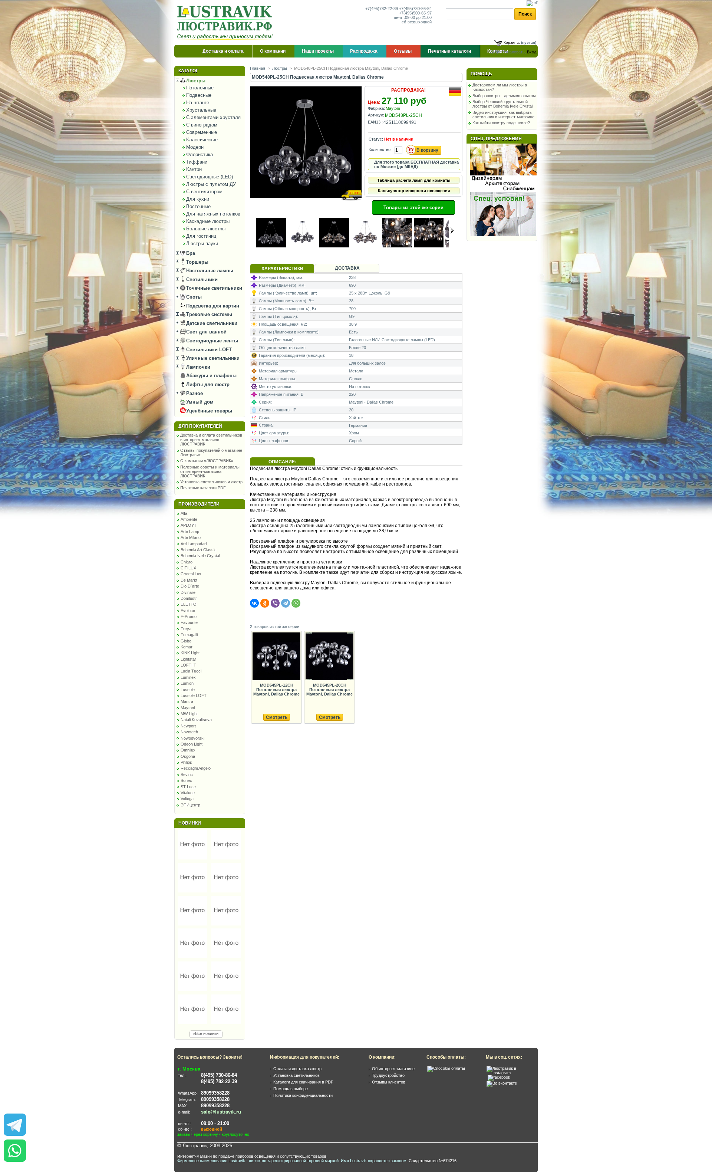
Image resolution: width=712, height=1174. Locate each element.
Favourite (189, 622)
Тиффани (196, 162)
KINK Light (190, 653)
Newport (188, 726)
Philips (186, 762)
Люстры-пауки (202, 243)
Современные (201, 132)
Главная (257, 68)
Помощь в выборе (290, 1088)
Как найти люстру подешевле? (501, 123)
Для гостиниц (201, 236)
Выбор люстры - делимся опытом (504, 95)
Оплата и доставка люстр (297, 1068)
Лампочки (197, 367)
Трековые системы (208, 314)
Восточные (198, 206)
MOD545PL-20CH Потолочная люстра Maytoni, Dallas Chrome (329, 689)
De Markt (189, 580)
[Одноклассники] (264, 603)
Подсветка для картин (212, 306)
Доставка (347, 268)
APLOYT (189, 525)
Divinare (188, 592)
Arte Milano (191, 537)
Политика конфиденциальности (303, 1095)
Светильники (201, 279)
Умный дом (199, 402)
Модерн (195, 147)
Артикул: (376, 115)
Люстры (195, 80)
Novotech (189, 732)
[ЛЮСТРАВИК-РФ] (226, 22)
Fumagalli (189, 634)
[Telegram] (285, 603)
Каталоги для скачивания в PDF (303, 1082)
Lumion (187, 683)
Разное (194, 393)
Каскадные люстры (208, 221)
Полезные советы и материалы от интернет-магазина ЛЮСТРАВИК (210, 471)
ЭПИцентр (190, 805)
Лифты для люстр (207, 384)
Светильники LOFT (208, 349)
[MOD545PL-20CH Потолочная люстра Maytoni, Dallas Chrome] (329, 656)
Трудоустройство (388, 1075)
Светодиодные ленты (211, 340)
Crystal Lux (191, 574)
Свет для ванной (206, 332)
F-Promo (189, 616)
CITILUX (188, 568)
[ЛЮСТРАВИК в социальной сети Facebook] (499, 1077)
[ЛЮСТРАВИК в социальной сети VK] (502, 1083)
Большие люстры (205, 228)
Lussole (188, 689)
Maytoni (188, 708)
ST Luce (188, 787)
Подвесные (198, 95)
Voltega (187, 798)
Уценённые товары (208, 411)
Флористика (199, 154)
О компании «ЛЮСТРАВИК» (206, 460)
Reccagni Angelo (196, 768)
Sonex (186, 780)
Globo (186, 641)
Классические (202, 139)
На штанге (197, 102)
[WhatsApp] (295, 603)
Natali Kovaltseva (196, 719)
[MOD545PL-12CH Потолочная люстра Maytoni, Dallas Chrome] (276, 656)
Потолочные (200, 88)
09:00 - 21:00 (215, 1123)
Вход (531, 52)
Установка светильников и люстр (211, 482)
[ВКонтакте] (254, 603)
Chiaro (186, 562)
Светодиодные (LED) (209, 177)
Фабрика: (376, 108)
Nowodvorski (192, 738)
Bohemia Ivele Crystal (200, 555)
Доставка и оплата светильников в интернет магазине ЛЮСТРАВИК (211, 439)
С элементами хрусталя (213, 117)
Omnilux (188, 750)
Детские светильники (211, 323)
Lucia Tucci (191, 671)
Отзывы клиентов (388, 1082)
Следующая (452, 230)
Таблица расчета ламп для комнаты (413, 180)
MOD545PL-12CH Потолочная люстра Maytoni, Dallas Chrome (276, 689)
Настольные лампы (209, 270)
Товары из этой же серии (413, 207)
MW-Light (189, 713)
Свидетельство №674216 (432, 1160)
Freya (186, 629)
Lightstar (188, 659)
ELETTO (189, 604)
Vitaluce (188, 792)
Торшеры (196, 262)
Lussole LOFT (194, 695)
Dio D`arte (190, 586)
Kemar (186, 647)
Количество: (380, 149)
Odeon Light (191, 744)
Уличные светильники (212, 358)
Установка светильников (296, 1075)
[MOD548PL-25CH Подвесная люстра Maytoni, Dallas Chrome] (306, 205)
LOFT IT (188, 665)
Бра (190, 253)
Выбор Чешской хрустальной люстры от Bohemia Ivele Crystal (502, 103)
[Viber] (275, 603)
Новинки (189, 823)
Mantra (187, 701)
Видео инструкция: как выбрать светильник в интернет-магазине (503, 114)
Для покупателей (200, 426)
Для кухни (197, 199)
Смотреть (276, 717)
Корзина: (512, 42)
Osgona (188, 756)
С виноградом (201, 125)
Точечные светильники (213, 288)
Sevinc (187, 774)
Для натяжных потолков (213, 214)
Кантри (194, 169)
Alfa (184, 513)
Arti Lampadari (194, 544)
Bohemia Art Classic (199, 549)
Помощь (481, 73)
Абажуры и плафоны (211, 375)
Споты (193, 297)
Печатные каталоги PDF (203, 488)
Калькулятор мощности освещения (414, 190)
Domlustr (189, 598)
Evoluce (188, 610)
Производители (199, 504)
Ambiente (189, 519)
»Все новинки (205, 1033)
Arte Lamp (190, 531)
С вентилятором (204, 191)
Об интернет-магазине (393, 1068)
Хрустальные (201, 110)
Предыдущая (253, 230)
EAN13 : (375, 122)
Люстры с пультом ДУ (211, 184)
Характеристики (282, 268)
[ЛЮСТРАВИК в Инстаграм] (510, 1073)
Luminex (188, 677)
